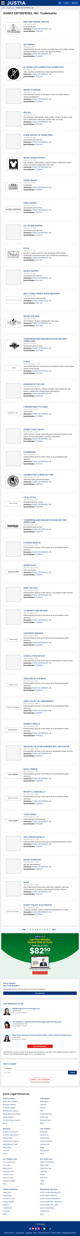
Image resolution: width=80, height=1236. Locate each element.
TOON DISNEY (30, 814)
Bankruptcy (44, 1101)
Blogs (42, 1147)
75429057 (39, 756)
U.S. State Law (46, 1159)
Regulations (7, 1168)
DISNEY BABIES (30, 180)
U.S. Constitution (9, 1162)
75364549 (39, 396)
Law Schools (45, 1128)
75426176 (39, 532)
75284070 (39, 31)
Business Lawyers (9, 1104)
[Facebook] (36, 1228)
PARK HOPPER (30, 203)
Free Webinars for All (13, 1004)
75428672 (39, 597)
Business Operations (10, 1135)
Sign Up (74, 3)
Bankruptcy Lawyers (10, 1101)
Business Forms (9, 1198)
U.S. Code (6, 1165)
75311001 (39, 260)
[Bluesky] (44, 1228)
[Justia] (16, 3)
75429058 (39, 781)
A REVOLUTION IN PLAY (34, 656)
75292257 (39, 76)
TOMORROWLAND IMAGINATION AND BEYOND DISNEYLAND (45, 340)
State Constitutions (47, 1162)
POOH (26, 248)
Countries (6, 1211)
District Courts (8, 1178)
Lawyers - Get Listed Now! (40, 1079)
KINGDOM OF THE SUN (34, 384)
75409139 (39, 484)
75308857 (39, 190)
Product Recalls (8, 1202)
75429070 (39, 803)
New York (43, 1178)
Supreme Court (8, 1171)
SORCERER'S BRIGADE (33, 633)
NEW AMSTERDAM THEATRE (36, 22)
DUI (41, 1111)
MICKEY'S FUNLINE (32, 90)
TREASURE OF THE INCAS (35, 678)
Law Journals (44, 1144)
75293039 (39, 144)
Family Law (44, 1117)
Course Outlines (46, 1141)
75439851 (39, 914)
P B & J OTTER (30, 497)
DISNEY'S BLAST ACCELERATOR (38, 905)
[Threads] (41, 1228)
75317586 (39, 350)
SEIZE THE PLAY (31, 588)
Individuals (44, 1098)
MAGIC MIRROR (30, 769)
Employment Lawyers (11, 1111)
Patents (6, 1205)
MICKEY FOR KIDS (31, 316)
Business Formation (10, 1132)
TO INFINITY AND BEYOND (36, 610)
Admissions (44, 1135)
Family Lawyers (8, 1117)
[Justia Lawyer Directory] (50, 1228)
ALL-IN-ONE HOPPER (33, 225)
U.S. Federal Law (10, 1159)
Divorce (43, 1108)
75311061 (39, 280)
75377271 (39, 464)
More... (5, 1123)
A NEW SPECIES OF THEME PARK (38, 135)
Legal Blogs (7, 1195)
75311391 (39, 303)
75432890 (39, 824)
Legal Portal (20, 1233)
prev (24, 929)
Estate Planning (46, 1114)
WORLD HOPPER (31, 271)
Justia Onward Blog (47, 1208)
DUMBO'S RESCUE (32, 724)
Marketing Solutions (48, 1189)
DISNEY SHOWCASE (32, 859)
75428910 (39, 690)
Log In (66, 3)
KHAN (26, 882)
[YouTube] (33, 1228)
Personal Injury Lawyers (12, 1120)
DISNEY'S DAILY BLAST (34, 429)
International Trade (10, 1144)
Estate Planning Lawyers (12, 1114)
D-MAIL (27, 361)
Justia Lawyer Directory (48, 1195)
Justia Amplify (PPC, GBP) (49, 1205)
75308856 (39, 169)
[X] (47, 1228)
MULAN (27, 112)
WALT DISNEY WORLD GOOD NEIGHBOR (42, 293)
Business (6, 1128)
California (43, 1171)
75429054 (39, 735)
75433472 (39, 894)
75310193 (39, 235)
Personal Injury (45, 1120)
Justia (3, 8)
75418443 (39, 507)
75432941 (39, 846)
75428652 (39, 575)
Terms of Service (44, 1233)
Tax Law (6, 1150)
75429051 (39, 713)
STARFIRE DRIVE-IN (32, 542)
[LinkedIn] (30, 1228)
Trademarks (10, 8)
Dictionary (44, 1132)
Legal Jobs (7, 1192)
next (54, 929)
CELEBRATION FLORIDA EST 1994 (38, 474)
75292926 (39, 101)
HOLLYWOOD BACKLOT (34, 837)
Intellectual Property (10, 1141)
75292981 (39, 124)
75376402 (39, 416)
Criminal (43, 1104)
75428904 (39, 622)
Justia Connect (9, 1233)
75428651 (39, 554)
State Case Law (45, 1168)
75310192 (39, 212)
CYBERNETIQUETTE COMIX (36, 407)
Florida (42, 1174)
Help (35, 1233)
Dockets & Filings (9, 1181)
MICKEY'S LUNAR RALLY (34, 792)
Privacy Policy (56, 1233)
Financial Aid (44, 1138)
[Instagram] (38, 1228)
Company (28, 1233)
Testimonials (44, 1211)
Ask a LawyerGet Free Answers (11, 984)
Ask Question (40, 993)
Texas (42, 1181)
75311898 (39, 326)
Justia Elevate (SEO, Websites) (51, 1202)
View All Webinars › (40, 1046)
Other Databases (10, 1189)
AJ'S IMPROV (29, 44)
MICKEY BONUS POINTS (34, 157)
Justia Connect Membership (50, 1192)
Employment (7, 1138)
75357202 (39, 373)
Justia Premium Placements (50, 1198)
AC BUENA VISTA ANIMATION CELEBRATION (44, 67)
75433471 (39, 869)
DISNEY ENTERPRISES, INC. (42, 29)
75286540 (39, 56)
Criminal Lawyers (9, 1108)
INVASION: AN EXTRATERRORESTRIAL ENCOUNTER (46, 746)
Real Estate (7, 1147)
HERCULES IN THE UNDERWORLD (39, 701)
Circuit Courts (8, 1174)
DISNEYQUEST (30, 565)
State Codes (44, 1165)
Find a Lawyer (9, 1063)
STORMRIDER (30, 452)
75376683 (39, 441)
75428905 (39, 645)
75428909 (39, 665)
